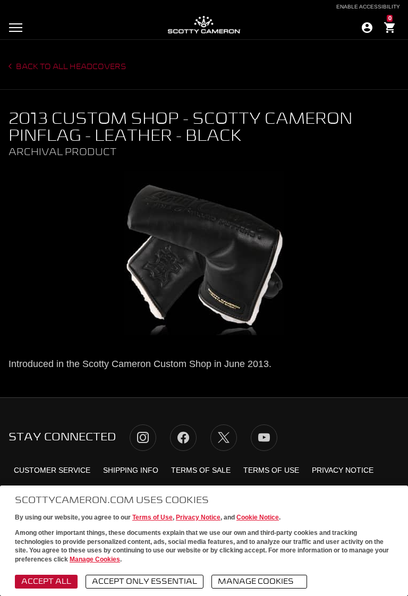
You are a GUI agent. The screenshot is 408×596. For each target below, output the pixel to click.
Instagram (143, 437)
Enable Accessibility (368, 7)
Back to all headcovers (70, 67)
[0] (390, 29)
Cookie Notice (257, 517)
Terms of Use (152, 517)
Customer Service (52, 470)
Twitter (223, 437)
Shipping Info (130, 470)
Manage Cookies (95, 559)
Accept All (46, 581)
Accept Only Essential (144, 581)
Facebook (183, 437)
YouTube (264, 437)
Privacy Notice (198, 517)
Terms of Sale (201, 470)
